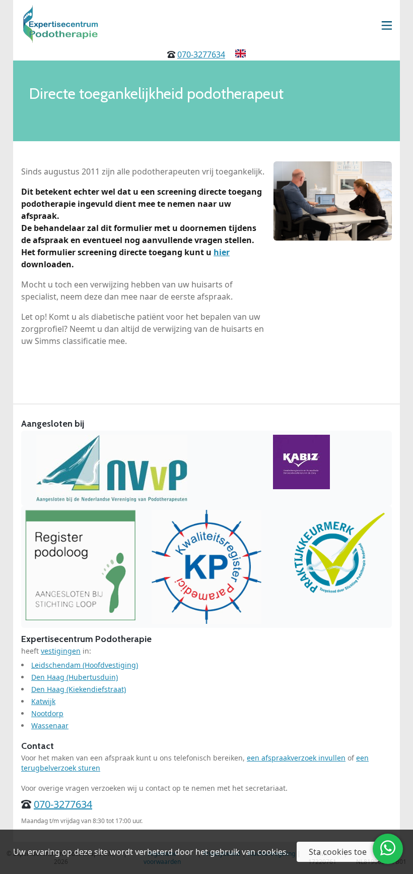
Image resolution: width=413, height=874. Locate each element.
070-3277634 (201, 54)
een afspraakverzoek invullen (296, 758)
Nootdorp (47, 713)
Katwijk (43, 701)
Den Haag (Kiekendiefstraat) (78, 689)
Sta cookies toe (338, 851)
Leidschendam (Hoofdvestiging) (84, 665)
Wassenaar (49, 725)
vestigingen (61, 651)
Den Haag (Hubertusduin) (74, 677)
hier (222, 252)
